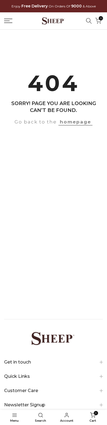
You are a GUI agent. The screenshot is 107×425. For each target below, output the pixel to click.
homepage (75, 122)
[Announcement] (53, 6)
